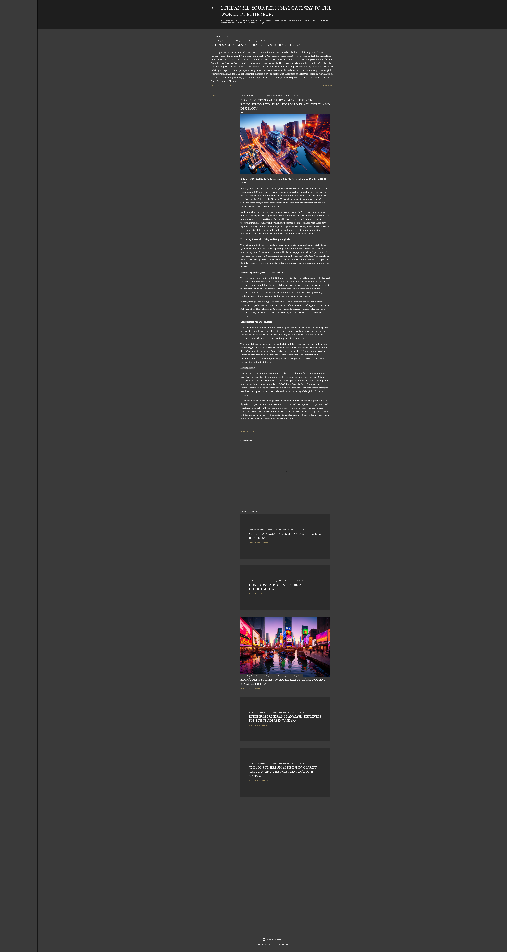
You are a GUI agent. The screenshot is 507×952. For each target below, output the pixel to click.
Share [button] (213, 86)
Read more (328, 85)
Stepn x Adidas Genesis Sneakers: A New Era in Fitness (256, 45)
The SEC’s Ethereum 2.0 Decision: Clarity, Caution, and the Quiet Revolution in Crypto (283, 771)
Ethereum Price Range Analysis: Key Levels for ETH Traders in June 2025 (285, 718)
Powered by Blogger (274, 939)
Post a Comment (224, 86)
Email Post (251, 431)
